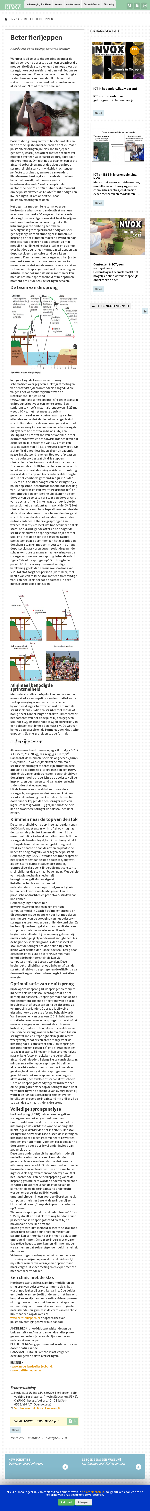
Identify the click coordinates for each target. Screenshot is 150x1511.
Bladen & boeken (92, 4)
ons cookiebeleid (93, 1492)
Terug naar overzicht (112, 306)
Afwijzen (83, 1502)
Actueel (58, 4)
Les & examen (73, 4)
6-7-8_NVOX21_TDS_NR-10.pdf (36, 1421)
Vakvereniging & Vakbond (38, 4)
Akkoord (66, 1502)
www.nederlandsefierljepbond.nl (33, 1366)
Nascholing (109, 4)
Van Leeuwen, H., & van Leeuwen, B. (37, 1408)
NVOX (16, 19)
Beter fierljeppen (38, 19)
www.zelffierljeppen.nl (25, 1318)
